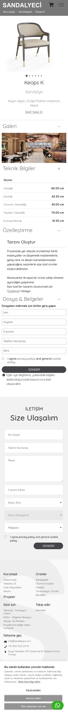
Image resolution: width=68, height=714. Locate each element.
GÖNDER (34, 369)
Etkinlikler (41, 610)
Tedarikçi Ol (9, 583)
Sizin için (9, 605)
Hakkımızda (9, 579)
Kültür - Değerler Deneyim (17, 617)
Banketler (41, 595)
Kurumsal (10, 574)
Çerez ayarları (33, 690)
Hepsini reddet (33, 698)
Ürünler (41, 574)
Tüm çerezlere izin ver (33, 706)
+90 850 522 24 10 (18, 646)
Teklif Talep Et (34, 112)
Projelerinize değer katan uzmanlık (16, 626)
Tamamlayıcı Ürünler (47, 591)
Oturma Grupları (45, 583)
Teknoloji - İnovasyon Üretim (15, 612)
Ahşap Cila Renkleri (14, 621)
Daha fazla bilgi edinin (29, 681)
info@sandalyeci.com (19, 641)
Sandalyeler (25, 11)
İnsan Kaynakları (12, 587)
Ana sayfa (9, 11)
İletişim (7, 591)
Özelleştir (13, 291)
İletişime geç (12, 635)
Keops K (40, 11)
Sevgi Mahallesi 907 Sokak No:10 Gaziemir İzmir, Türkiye (34, 653)
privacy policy (26, 358)
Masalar (40, 587)
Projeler (9, 597)
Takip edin (43, 605)
